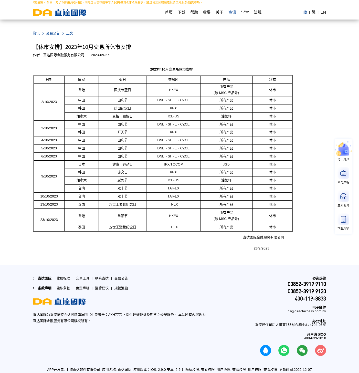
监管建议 (102, 288)
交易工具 (82, 278)
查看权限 (208, 370)
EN (323, 12)
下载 (181, 12)
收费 (207, 12)
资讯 (232, 12)
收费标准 (63, 278)
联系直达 (102, 278)
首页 (169, 12)
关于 (219, 12)
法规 (258, 12)
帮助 (194, 12)
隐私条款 (63, 288)
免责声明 (82, 288)
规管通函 (121, 288)
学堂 (245, 12)
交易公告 (53, 33)
